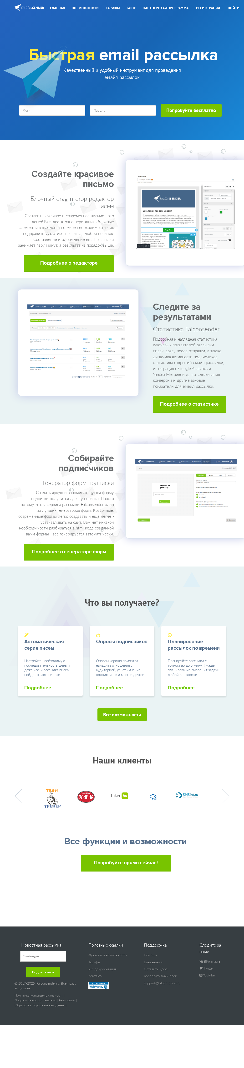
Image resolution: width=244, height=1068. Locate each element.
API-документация (102, 969)
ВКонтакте (211, 961)
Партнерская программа (165, 8)
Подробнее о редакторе (69, 263)
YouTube (208, 975)
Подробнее (37, 688)
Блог (131, 8)
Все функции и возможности (125, 841)
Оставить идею (156, 969)
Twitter (208, 968)
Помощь (150, 955)
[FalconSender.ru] (29, 8)
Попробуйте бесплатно (191, 110)
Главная (57, 8)
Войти (233, 8)
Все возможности (122, 714)
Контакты (95, 976)
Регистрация (208, 8)
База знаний (153, 962)
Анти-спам (67, 1000)
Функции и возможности (107, 955)
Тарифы (113, 8)
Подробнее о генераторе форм (69, 552)
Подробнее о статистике (189, 404)
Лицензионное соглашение (35, 1000)
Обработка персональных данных (41, 1005)
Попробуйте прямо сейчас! (126, 863)
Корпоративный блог (160, 976)
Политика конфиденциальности (39, 995)
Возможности (85, 8)
